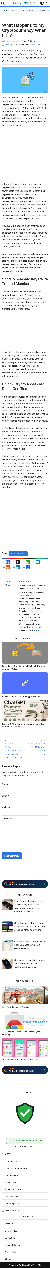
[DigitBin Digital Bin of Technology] (24, 3)
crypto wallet (18, 448)
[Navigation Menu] (46, 3)
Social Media (10, 1189)
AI (6, 1154)
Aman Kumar (13, 41)
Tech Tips (8, 45)
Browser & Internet (13, 1168)
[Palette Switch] (42, 3)
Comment (8, 818)
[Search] (3, 3)
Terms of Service (12, 1245)
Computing (10, 1175)
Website (6, 807)
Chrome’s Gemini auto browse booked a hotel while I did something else (29, 945)
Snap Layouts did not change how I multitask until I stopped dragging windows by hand (29, 926)
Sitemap (8, 1259)
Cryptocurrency (18, 553)
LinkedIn (38, 630)
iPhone (8, 1182)
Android (8, 1161)
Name (6, 784)
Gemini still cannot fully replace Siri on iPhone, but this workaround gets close (30, 963)
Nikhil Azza (35, 45)
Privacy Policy (11, 1252)
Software (9, 1196)
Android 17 (43, 10)
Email (5, 795)
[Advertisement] (25, 156)
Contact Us (10, 1238)
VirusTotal (37, 1141)
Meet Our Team (12, 1231)
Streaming (9, 1203)
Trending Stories (27, 10)
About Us (9, 1223)
